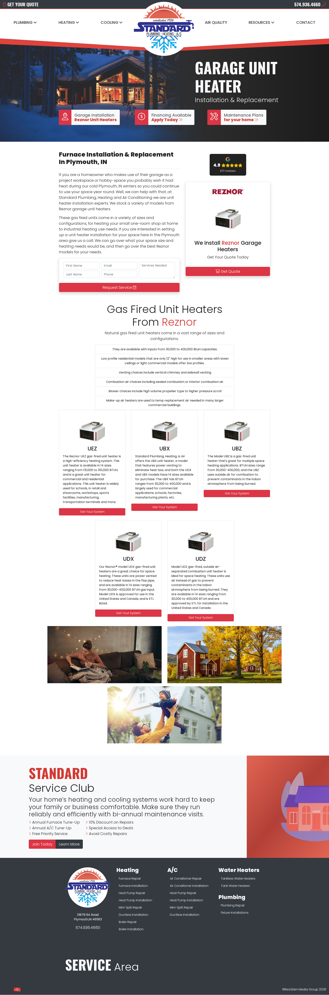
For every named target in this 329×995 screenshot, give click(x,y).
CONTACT (305, 22)
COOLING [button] (110, 22)
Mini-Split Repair (130, 907)
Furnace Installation (133, 886)
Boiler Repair (128, 922)
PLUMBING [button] (24, 22)
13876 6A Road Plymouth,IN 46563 (88, 917)
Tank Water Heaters (235, 886)
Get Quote (230, 271)
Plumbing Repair (233, 905)
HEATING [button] (67, 22)
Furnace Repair (130, 878)
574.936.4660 (88, 927)
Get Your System (92, 511)
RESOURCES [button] (260, 22)
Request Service (117, 287)
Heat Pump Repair (132, 893)
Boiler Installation (131, 929)
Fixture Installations (234, 912)
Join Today (42, 844)
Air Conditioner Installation (189, 886)
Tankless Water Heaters (238, 878)
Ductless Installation (133, 915)
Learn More (69, 844)
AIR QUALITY (216, 22)
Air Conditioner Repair (186, 878)
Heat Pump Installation (135, 900)
